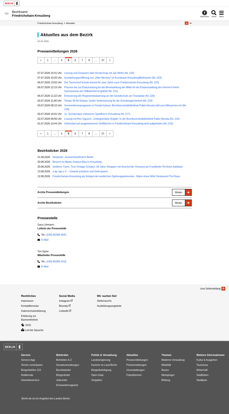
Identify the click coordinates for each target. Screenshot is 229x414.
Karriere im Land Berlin (104, 365)
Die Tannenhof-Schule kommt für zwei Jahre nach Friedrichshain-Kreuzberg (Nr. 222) (111, 82)
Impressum (27, 301)
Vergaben (96, 380)
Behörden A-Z (64, 360)
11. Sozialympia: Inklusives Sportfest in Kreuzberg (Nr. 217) (97, 114)
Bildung (165, 380)
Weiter (178, 192)
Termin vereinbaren (32, 365)
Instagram (64, 301)
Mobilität (166, 365)
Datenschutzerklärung (33, 311)
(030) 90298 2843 (56, 234)
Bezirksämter (63, 370)
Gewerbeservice (30, 380)
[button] (188, 23)
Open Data (97, 375)
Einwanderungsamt (67, 385)
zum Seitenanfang (210, 288)
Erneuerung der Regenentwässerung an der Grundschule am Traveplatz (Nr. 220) (109, 95)
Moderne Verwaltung (173, 360)
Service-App (28, 360)
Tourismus (202, 365)
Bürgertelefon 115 (31, 370)
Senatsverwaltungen (67, 365)
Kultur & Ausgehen (206, 360)
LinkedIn (64, 311)
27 (103, 60)
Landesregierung (100, 360)
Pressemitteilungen (137, 360)
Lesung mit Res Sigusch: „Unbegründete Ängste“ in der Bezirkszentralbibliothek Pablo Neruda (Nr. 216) (122, 118)
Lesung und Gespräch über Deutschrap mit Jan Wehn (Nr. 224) (99, 73)
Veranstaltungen (135, 370)
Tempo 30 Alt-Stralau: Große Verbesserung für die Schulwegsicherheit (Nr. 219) (108, 100)
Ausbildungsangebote (109, 306)
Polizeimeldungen (136, 365)
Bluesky (63, 306)
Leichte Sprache (34, 330)
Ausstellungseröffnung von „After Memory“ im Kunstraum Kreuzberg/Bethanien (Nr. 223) (113, 77)
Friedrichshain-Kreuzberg (50, 23)
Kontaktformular (30, 306)
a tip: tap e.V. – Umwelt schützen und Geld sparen (80, 171)
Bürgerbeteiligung (101, 370)
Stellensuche (104, 301)
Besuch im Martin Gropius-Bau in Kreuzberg (77, 161)
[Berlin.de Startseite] (12, 3)
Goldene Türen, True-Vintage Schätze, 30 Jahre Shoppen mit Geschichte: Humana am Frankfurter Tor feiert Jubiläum (118, 166)
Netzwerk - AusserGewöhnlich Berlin (73, 157)
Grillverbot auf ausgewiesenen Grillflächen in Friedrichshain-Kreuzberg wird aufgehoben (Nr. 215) (118, 123)
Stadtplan (201, 380)
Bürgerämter (63, 375)
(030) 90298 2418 (56, 261)
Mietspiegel (167, 375)
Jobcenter (61, 380)
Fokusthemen (134, 375)
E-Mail (44, 240)
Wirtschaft (201, 370)
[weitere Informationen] (7, 13)
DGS (28, 325)
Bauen (165, 370)
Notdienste (27, 375)
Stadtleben (202, 375)
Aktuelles (70, 23)
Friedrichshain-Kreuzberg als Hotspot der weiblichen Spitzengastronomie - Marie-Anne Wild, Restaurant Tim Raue (116, 176)
